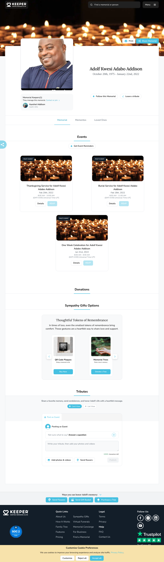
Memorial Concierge (83, 526)
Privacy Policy (117, 552)
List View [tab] (91, 406)
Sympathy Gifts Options (82, 306)
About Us (60, 516)
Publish (113, 460)
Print (131, 41)
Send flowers (86, 460)
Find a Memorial (81, 537)
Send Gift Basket (83, 499)
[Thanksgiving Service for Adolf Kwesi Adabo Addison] (46, 168)
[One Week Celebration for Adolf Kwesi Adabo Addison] (82, 228)
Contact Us (104, 537)
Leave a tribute (132, 96)
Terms (102, 516)
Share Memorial (149, 41)
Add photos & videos (61, 460)
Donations (82, 289)
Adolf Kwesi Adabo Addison (116, 69)
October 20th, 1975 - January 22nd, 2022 (116, 74)
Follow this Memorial (106, 96)
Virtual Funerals (81, 521)
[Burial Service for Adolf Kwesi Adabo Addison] (118, 168)
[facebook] (140, 518)
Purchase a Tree (108, 499)
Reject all (82, 558)
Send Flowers (58, 499)
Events (82, 137)
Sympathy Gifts (81, 516)
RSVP (52, 203)
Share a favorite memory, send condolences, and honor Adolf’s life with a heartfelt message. (82, 401)
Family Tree (62, 526)
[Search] (91, 5)
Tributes (82, 392)
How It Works (63, 521)
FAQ (101, 531)
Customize (67, 558)
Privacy (102, 521)
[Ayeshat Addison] (25, 105)
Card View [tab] (76, 406)
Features (60, 532)
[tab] (52, 417)
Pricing (59, 537)
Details (40, 203)
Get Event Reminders (84, 146)
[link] (63, 355)
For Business (79, 532)
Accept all (96, 558)
